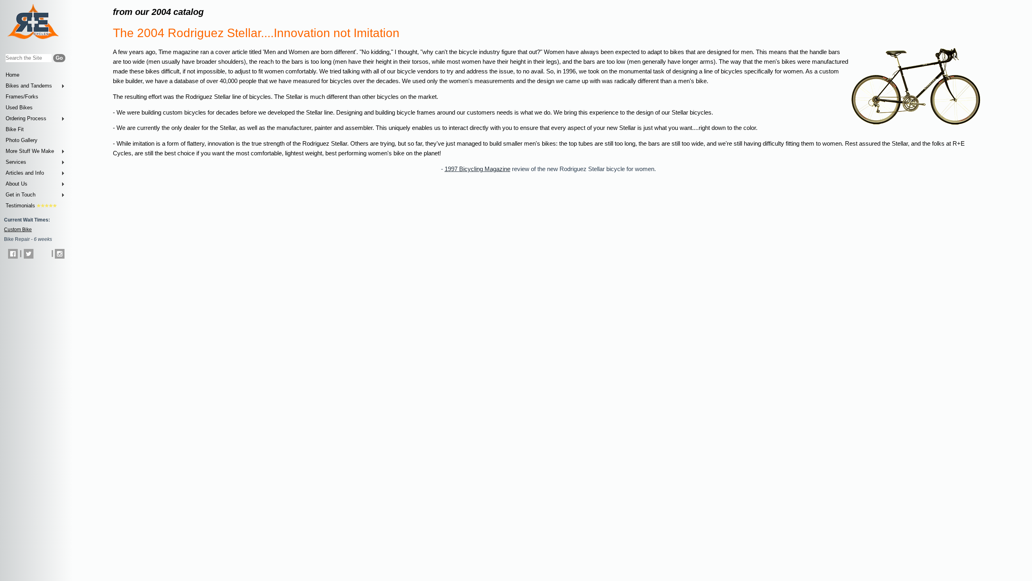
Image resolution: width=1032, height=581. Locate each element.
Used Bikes (19, 107)
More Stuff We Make (30, 151)
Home (12, 75)
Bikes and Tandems (29, 86)
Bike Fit (15, 129)
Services (16, 162)
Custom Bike (18, 229)
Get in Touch (20, 195)
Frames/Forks (22, 97)
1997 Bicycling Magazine (477, 169)
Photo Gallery (21, 140)
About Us (16, 184)
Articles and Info (25, 173)
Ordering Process (26, 118)
